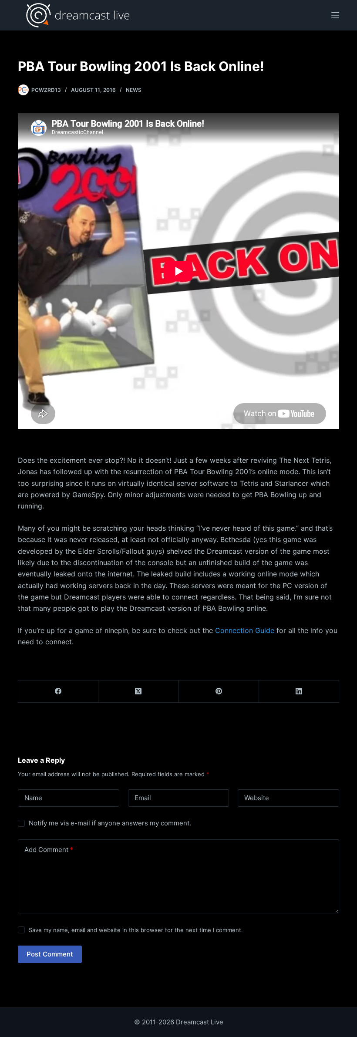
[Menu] (335, 15)
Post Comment (50, 954)
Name (33, 798)
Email (143, 798)
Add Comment (48, 849)
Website (256, 798)
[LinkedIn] (299, 691)
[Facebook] (58, 691)
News (133, 90)
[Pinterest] (219, 691)
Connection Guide (244, 630)
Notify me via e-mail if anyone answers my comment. (110, 823)
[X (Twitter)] (138, 691)
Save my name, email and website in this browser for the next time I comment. (136, 929)
